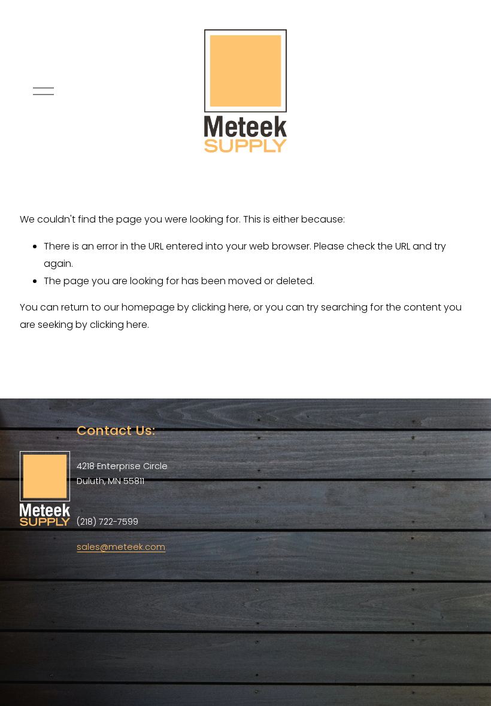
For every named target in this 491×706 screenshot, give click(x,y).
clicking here (220, 307)
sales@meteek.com (121, 547)
